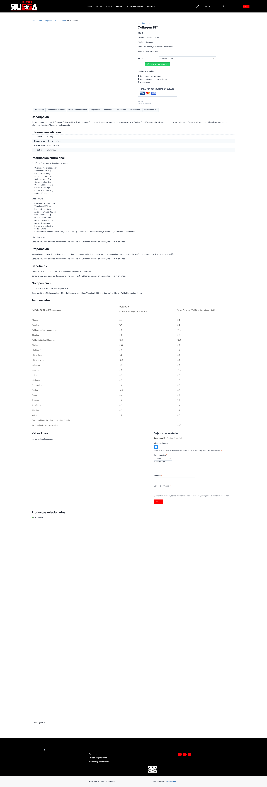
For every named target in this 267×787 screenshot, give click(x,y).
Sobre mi (119, 6)
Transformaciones (135, 6)
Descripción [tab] (39, 110)
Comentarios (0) (159, 438)
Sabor (140, 58)
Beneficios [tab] (108, 110)
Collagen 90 (39, 723)
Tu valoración (160, 462)
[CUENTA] (197, 6)
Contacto (151, 6)
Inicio (90, 6)
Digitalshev (171, 781)
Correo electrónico (162, 486)
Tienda (109, 6)
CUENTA (207, 7)
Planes (99, 6)
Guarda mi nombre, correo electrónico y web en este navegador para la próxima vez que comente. (193, 496)
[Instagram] (180, 754)
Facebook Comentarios (175, 438)
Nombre (158, 476)
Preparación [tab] (95, 110)
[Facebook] (185, 754)
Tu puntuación (160, 455)
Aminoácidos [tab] (135, 110)
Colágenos (144, 23)
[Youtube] (189, 754)
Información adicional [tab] (56, 110)
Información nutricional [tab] (77, 110)
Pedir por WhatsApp (158, 64)
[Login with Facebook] (156, 447)
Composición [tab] (121, 110)
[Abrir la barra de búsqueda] (223, 6)
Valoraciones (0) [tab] (150, 110)
